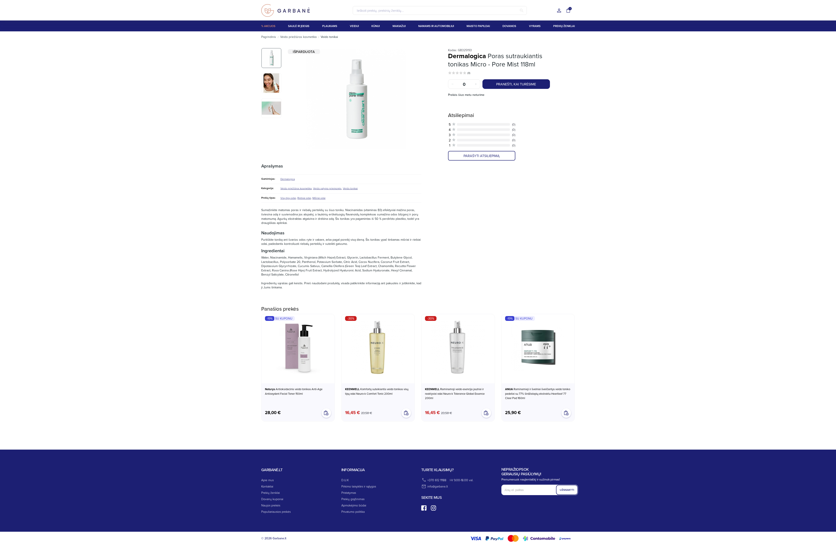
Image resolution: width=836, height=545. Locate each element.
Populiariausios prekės (276, 511)
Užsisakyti (567, 490)
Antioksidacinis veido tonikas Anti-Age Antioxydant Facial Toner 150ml (293, 391)
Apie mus (267, 480)
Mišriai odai (318, 198)
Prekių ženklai (270, 493)
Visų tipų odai (288, 198)
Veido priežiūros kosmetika (296, 188)
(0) (468, 73)
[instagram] (433, 508)
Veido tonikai (350, 188)
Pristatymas (348, 493)
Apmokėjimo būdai (353, 505)
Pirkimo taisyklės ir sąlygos (358, 486)
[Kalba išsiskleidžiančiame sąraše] (559, 10)
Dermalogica (287, 179)
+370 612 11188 (436, 480)
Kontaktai (267, 486)
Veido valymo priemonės (327, 188)
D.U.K (345, 480)
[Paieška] (522, 10)
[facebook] (423, 508)
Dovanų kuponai (272, 499)
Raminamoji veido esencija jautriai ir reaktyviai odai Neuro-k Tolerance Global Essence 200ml (455, 393)
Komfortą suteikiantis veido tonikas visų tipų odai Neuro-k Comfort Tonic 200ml (376, 391)
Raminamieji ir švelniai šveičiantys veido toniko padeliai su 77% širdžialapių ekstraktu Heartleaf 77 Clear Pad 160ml (537, 393)
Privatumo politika (353, 511)
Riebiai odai (304, 198)
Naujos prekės (270, 505)
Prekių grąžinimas (352, 499)
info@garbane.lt (437, 486)
